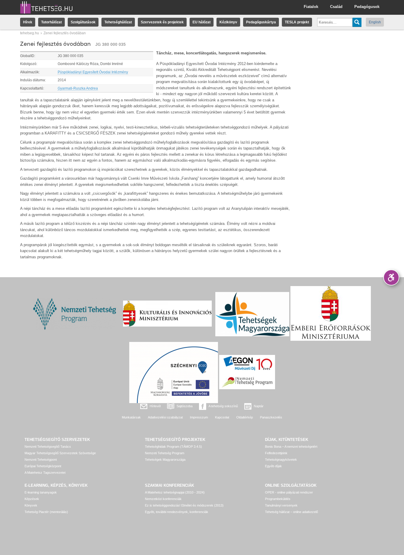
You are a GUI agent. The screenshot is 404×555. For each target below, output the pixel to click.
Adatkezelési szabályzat (165, 417)
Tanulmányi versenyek (281, 505)
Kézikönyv (228, 22)
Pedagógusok (366, 6)
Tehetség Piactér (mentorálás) (46, 512)
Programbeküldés (277, 499)
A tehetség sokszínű (223, 406)
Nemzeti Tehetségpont (41, 459)
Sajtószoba (185, 406)
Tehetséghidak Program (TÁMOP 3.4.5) (173, 446)
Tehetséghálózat (118, 22)
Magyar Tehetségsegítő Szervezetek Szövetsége (60, 453)
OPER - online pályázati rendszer (289, 492)
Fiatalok (311, 6)
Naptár (259, 406)
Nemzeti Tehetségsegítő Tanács (48, 446)
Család (336, 6)
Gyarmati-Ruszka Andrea (78, 88)
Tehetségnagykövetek (281, 459)
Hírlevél (155, 406)
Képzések (32, 499)
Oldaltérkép (244, 417)
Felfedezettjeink (276, 453)
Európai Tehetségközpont (43, 466)
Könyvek (31, 505)
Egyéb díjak (273, 466)
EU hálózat (202, 22)
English (375, 22)
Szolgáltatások (83, 22)
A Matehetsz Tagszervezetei (45, 472)
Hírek (27, 22)
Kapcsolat (222, 417)
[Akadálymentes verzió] (391, 277)
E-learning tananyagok (41, 492)
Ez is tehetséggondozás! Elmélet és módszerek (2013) (184, 505)
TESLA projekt (297, 22)
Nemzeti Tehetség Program (164, 453)
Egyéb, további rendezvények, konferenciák (176, 512)
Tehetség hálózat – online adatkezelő (291, 512)
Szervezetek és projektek (162, 22)
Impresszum (199, 417)
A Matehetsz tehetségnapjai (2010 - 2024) (175, 492)
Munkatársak (131, 417)
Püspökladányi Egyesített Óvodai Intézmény (93, 72)
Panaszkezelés (271, 417)
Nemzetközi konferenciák (163, 499)
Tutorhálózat (51, 22)
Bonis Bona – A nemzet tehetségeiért (291, 446)
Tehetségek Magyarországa (165, 459)
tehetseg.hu (29, 33)
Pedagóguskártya (261, 22)
